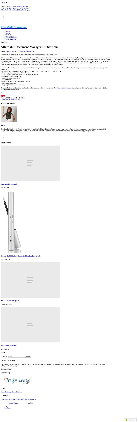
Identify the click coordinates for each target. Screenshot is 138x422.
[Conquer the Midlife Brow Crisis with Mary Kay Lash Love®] (12, 252)
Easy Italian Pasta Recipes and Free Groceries (14, 6)
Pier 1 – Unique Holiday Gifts (10, 301)
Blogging (7, 31)
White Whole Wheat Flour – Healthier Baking (14, 8)
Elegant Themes (13, 403)
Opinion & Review (10, 39)
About (6, 406)
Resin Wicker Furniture (8, 345)
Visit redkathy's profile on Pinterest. (11, 392)
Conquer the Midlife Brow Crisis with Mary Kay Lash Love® (20, 256)
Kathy (9, 51)
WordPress (30, 403)
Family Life (8, 34)
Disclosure (8, 408)
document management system (66, 88)
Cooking (7, 33)
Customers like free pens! (9, 184)
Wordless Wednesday (11, 37)
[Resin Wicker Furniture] (30, 341)
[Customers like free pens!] (30, 180)
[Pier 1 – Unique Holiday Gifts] (30, 297)
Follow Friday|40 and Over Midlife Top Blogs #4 (15, 10)
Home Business (9, 36)
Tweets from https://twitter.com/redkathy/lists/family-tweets (18, 399)
